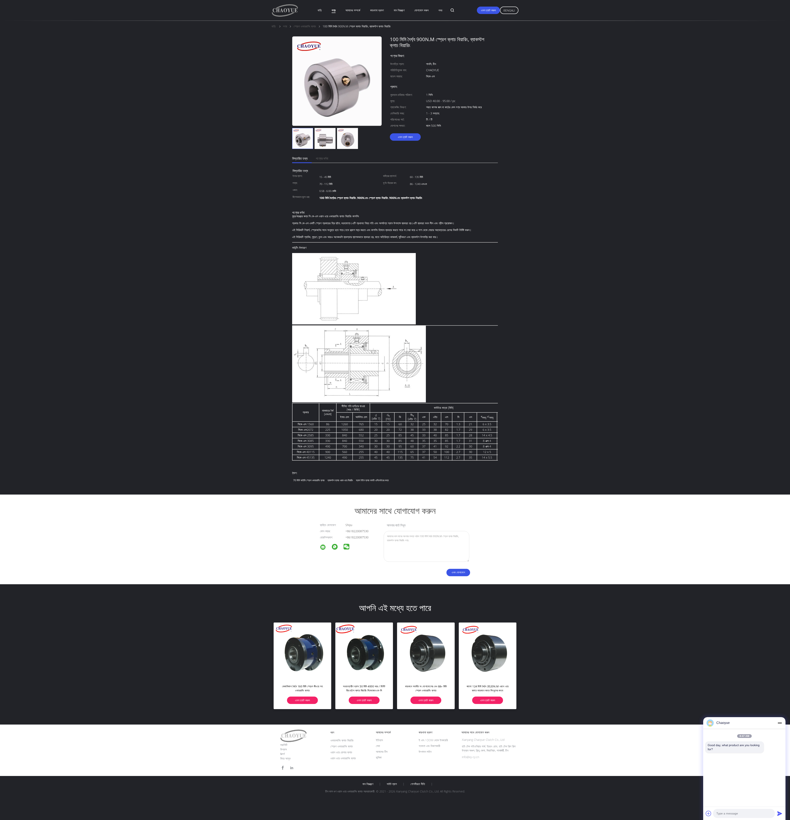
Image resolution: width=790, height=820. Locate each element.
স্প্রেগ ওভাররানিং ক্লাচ (341, 746)
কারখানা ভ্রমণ (377, 10)
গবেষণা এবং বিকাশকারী (429, 746)
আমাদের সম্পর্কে (352, 10)
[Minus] (779, 722)
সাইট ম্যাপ (392, 784)
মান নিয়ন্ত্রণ (399, 10)
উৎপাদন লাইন (425, 752)
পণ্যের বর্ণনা (322, 158)
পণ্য (334, 10)
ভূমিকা (379, 757)
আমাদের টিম (381, 752)
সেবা (378, 746)
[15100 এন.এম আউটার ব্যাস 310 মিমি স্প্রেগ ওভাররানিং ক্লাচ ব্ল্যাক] (302, 651)
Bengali (509, 10)
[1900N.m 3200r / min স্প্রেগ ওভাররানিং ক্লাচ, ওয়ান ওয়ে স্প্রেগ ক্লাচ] (426, 651)
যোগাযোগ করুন (421, 10)
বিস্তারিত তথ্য (300, 158)
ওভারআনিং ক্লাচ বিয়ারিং (342, 740)
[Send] (779, 813)
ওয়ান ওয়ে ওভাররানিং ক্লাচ (343, 758)
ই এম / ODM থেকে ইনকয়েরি (433, 740)
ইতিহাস (379, 740)
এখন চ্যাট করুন (488, 10)
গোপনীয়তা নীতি (417, 784)
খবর (440, 10)
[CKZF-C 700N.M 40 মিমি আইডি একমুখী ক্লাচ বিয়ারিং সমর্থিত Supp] (364, 651)
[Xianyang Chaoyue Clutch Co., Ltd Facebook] (282, 768)
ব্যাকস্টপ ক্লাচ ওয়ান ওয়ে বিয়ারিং (340, 480)
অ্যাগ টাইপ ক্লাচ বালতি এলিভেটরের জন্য (372, 480)
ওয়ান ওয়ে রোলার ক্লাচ (341, 752)
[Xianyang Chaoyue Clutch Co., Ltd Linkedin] (291, 768)
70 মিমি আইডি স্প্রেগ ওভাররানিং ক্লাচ (309, 480)
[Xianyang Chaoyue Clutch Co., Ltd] (325, 548)
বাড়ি (320, 10)
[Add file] (708, 813)
